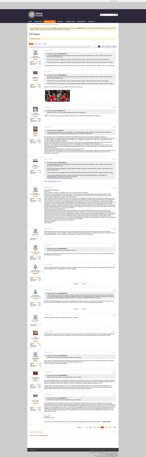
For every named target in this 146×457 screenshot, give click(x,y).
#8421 (114, 187)
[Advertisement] (73, 5)
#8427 (114, 331)
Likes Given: (33, 64)
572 (106, 427)
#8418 (114, 107)
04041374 (35, 77)
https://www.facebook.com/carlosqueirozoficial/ (59, 178)
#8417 (114, 71)
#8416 (114, 50)
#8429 (114, 372)
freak (35, 337)
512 (94, 427)
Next (115, 427)
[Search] (116, 15)
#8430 (114, 394)
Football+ (60, 21)
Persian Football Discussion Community (50, 24)
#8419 (114, 127)
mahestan (35, 56)
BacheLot (35, 133)
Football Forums (39, 24)
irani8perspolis (35, 377)
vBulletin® (111, 454)
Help (97, 449)
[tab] (31, 44)
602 (110, 427)
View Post (66, 53)
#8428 (114, 352)
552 (98, 427)
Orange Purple (33, 449)
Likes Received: (33, 63)
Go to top (114, 449)
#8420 (114, 159)
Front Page (92, 449)
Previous (79, 427)
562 (102, 427)
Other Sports (81, 21)
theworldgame (35, 358)
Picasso (35, 165)
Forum (33, 24)
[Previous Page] (109, 46)
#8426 (114, 315)
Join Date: (32, 61)
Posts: (31, 62)
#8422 (114, 229)
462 (90, 427)
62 (87, 427)
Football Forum (50, 21)
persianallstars (35, 270)
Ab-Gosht (35, 193)
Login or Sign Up (113, 1)
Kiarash (35, 113)
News (30, 21)
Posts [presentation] (31, 43)
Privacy (109, 449)
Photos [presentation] (45, 43)
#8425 (114, 290)
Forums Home (38, 21)
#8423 (114, 245)
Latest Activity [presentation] (37, 43)
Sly (35, 251)
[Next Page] (110, 46)
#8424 (114, 265)
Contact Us (91, 21)
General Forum (70, 21)
